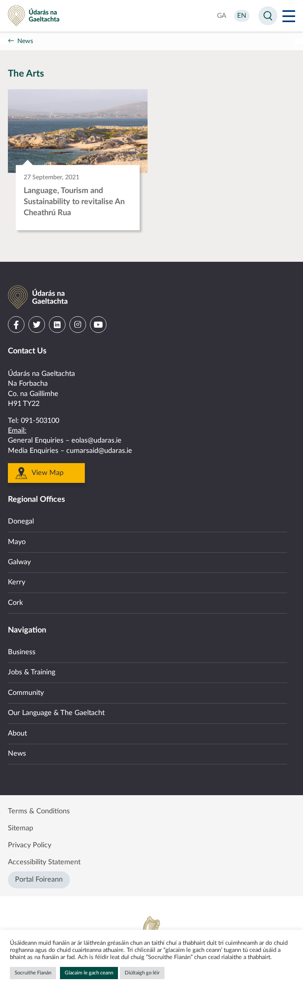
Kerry (16, 582)
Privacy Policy (29, 845)
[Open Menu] (288, 16)
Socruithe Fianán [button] (33, 973)
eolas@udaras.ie (96, 440)
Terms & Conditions (39, 811)
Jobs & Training (31, 672)
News (25, 41)
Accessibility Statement (44, 862)
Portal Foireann (39, 879)
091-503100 (40, 420)
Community (26, 692)
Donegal (21, 521)
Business (22, 652)
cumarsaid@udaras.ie (99, 450)
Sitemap (20, 828)
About (17, 733)
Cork (15, 602)
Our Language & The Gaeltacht (56, 713)
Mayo (17, 542)
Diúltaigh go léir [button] (142, 973)
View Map (48, 473)
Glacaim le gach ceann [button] (89, 973)
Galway (19, 562)
